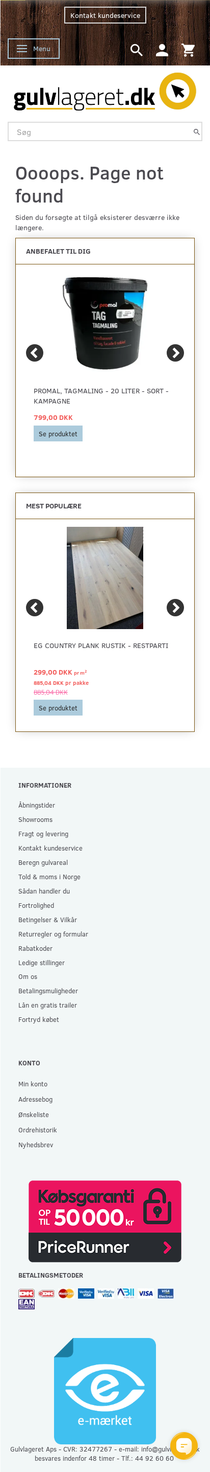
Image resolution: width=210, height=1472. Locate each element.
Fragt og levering (43, 833)
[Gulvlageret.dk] (105, 89)
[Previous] (34, 353)
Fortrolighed (36, 905)
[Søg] (197, 132)
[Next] (175, 353)
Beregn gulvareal (43, 862)
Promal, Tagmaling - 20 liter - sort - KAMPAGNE (101, 396)
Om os (27, 976)
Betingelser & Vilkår (47, 919)
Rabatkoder (35, 948)
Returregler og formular (53, 933)
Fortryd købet (38, 1019)
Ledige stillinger (41, 962)
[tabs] (136, 49)
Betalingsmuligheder (48, 990)
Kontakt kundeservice (105, 15)
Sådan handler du (44, 890)
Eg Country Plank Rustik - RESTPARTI (101, 645)
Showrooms (35, 819)
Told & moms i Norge (49, 876)
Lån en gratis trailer (47, 1004)
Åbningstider (36, 804)
